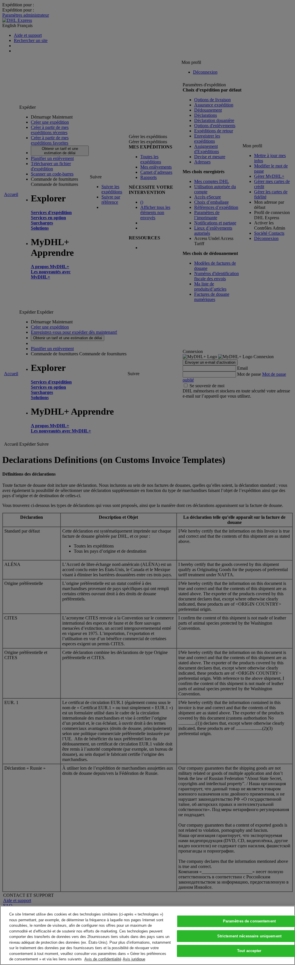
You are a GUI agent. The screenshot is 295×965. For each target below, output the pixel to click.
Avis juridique (134, 959)
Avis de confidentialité (102, 959)
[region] (147, 935)
